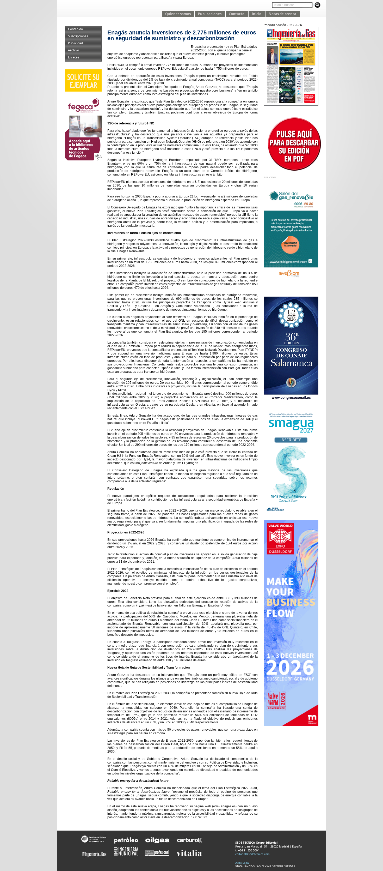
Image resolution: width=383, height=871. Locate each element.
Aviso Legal (242, 862)
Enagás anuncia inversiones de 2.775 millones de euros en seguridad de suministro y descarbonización (181, 35)
